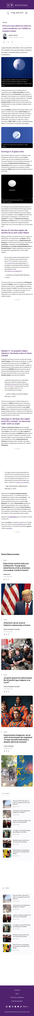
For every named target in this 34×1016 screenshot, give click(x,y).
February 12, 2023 (10, 489)
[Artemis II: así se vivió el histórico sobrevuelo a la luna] (17, 654)
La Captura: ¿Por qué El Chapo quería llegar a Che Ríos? (21, 831)
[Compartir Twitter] (8, 42)
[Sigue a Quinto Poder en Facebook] (10, 1006)
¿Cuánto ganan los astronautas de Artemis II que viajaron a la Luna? (18, 680)
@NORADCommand (11, 384)
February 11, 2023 (10, 396)
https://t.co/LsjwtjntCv (22, 482)
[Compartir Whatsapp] (12, 42)
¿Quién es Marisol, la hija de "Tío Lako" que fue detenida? (22, 821)
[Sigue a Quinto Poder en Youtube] (18, 1006)
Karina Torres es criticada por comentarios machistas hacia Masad (21, 851)
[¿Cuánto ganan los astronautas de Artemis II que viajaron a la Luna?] (17, 711)
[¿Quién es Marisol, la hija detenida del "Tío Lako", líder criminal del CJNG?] (7, 824)
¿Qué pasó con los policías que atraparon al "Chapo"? (21, 811)
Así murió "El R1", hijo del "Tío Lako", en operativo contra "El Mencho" (21, 802)
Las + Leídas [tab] (5, 793)
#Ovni (10, 263)
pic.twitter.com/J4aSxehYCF (14, 271)
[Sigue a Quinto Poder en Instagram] (15, 1006)
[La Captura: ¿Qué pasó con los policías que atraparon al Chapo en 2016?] (7, 814)
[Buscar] (8, 13)
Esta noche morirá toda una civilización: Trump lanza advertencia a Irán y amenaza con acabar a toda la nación (16, 566)
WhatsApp (20, 524)
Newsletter (9, 528)
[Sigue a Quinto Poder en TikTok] (21, 1006)
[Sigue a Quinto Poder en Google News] (25, 1006)
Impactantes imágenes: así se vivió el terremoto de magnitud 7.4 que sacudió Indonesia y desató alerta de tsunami (18, 738)
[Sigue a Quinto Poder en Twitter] (12, 1006)
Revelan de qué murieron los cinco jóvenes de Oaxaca (21, 841)
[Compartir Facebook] (4, 42)
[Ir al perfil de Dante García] (4, 36)
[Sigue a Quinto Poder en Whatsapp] (7, 1006)
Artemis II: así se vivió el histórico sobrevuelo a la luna (17, 624)
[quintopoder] (17, 5)
